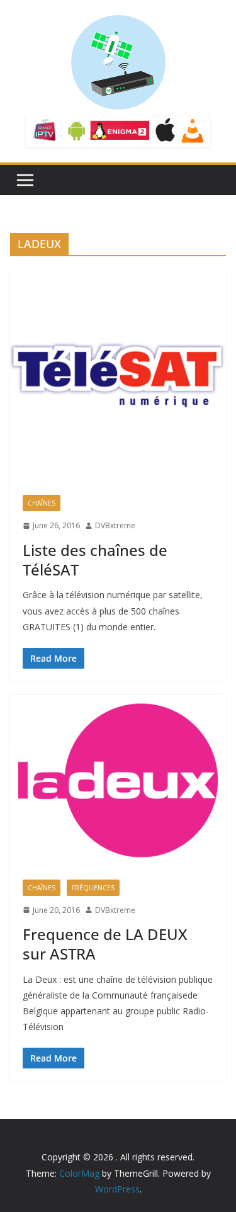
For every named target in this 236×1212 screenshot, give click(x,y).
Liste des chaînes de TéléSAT (95, 560)
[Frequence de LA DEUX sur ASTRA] (118, 780)
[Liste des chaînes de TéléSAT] (118, 374)
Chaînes (41, 503)
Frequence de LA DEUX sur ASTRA (105, 944)
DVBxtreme (115, 525)
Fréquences (93, 887)
